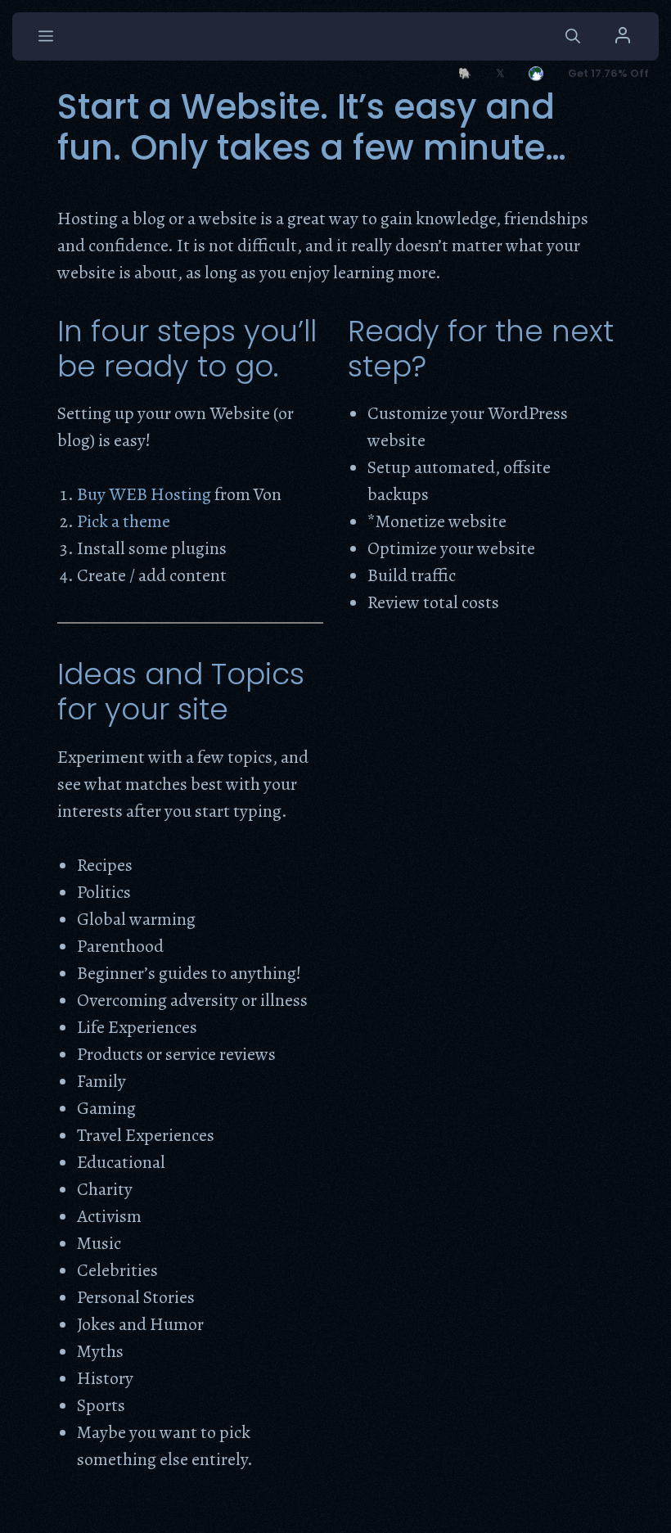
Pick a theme (123, 521)
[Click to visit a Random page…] (536, 74)
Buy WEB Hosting (144, 494)
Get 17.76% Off (608, 73)
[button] (573, 36)
